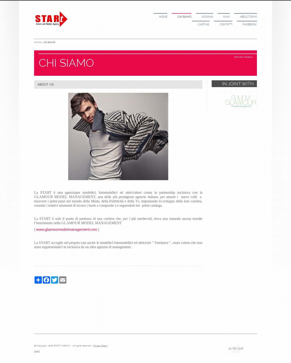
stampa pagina (243, 57)
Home (163, 16)
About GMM (248, 16)
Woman (207, 16)
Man (226, 16)
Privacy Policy (100, 345)
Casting (203, 24)
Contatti (226, 24)
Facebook (250, 24)
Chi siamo (184, 16)
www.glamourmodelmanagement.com (66, 229)
